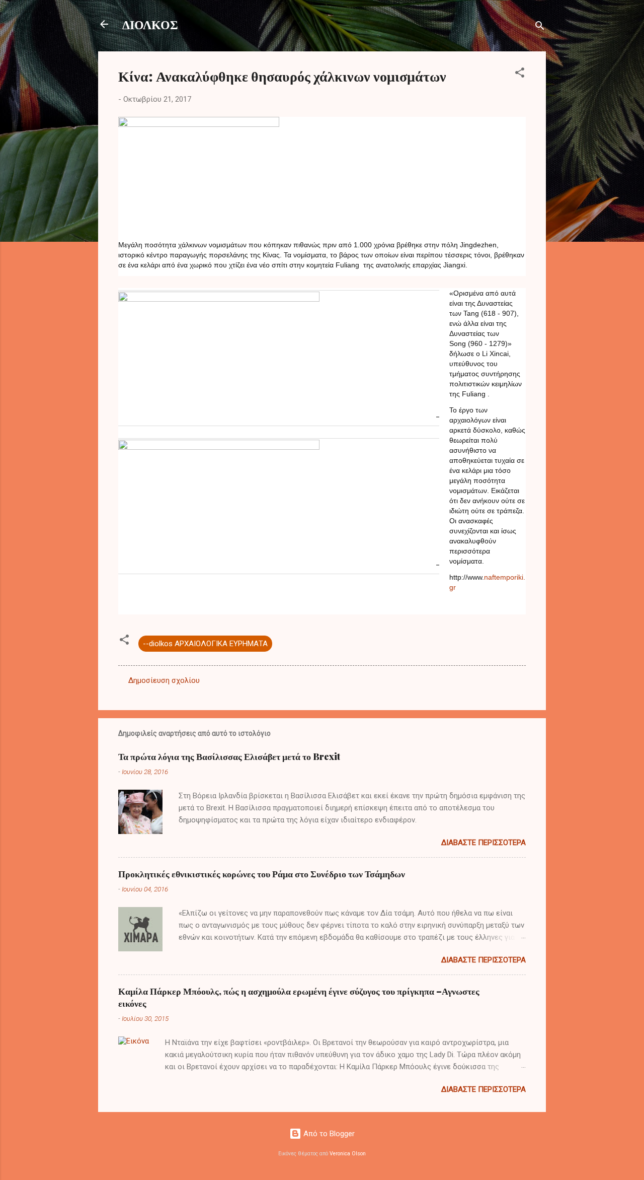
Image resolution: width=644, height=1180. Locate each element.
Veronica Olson (348, 1153)
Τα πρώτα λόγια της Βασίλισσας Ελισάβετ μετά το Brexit (229, 756)
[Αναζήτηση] (540, 27)
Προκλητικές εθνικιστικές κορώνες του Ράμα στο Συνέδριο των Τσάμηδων (261, 874)
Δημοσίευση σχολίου (164, 680)
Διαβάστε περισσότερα (483, 842)
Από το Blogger (328, 1133)
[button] (520, 74)
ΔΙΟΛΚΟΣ (150, 24)
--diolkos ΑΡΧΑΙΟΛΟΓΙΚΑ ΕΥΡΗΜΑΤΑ (205, 643)
